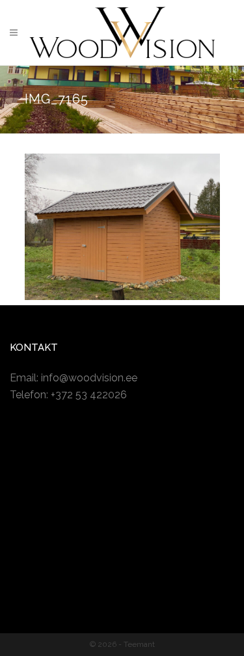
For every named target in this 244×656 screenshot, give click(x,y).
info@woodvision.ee (89, 378)
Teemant (139, 644)
